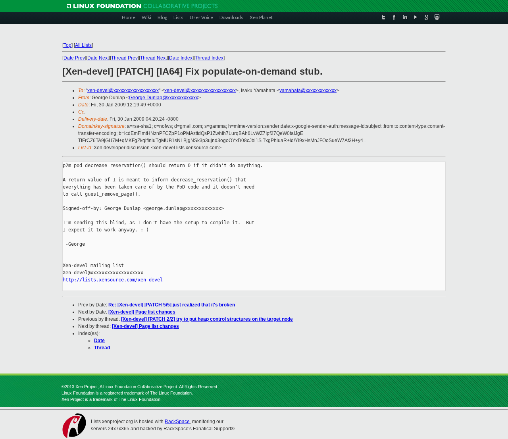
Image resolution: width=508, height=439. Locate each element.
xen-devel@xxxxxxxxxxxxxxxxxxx (123, 90)
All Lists (83, 45)
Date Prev (74, 58)
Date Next (98, 58)
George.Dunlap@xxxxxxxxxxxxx (163, 97)
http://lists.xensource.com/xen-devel (113, 280)
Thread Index (209, 58)
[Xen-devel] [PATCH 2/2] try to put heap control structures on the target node (207, 319)
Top (67, 45)
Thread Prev (124, 58)
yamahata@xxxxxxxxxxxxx (308, 90)
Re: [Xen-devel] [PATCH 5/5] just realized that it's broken (171, 305)
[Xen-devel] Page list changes (141, 312)
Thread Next (153, 58)
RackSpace (177, 421)
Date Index (180, 58)
